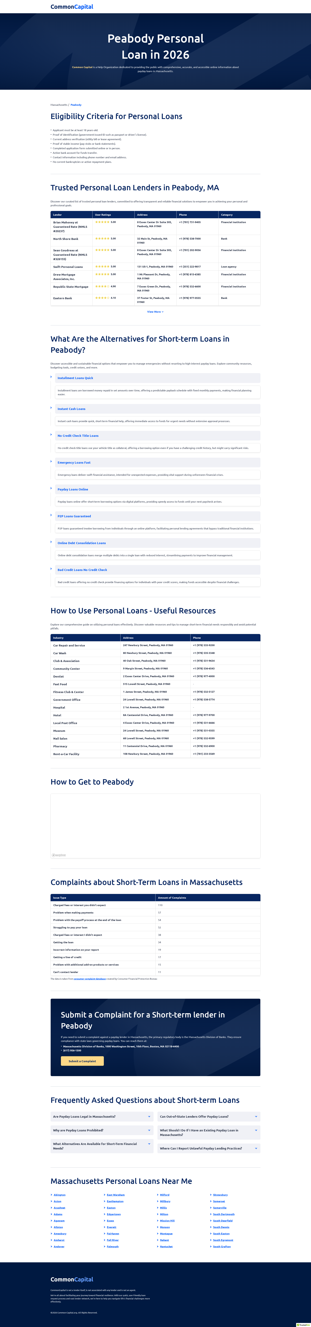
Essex (110, 1220)
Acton (57, 1201)
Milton (164, 1214)
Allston (58, 1227)
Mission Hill (167, 1220)
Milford (164, 1194)
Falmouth (113, 1246)
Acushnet (59, 1207)
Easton (111, 1207)
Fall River (113, 1240)
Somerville (219, 1207)
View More (154, 311)
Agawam (59, 1220)
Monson (165, 1227)
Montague (166, 1233)
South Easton (221, 1233)
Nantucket (166, 1246)
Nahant (164, 1240)
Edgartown (114, 1214)
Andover (59, 1246)
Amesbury (60, 1233)
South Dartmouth (224, 1214)
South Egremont (223, 1240)
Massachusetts (59, 104)
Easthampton (115, 1201)
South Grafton (222, 1246)
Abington (59, 1194)
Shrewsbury (220, 1194)
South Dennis (221, 1227)
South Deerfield (223, 1220)
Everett (111, 1227)
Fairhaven (113, 1233)
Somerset (219, 1201)
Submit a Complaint (82, 1061)
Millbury (165, 1201)
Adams (58, 1214)
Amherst (59, 1240)
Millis (163, 1207)
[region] (156, 826)
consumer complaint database (90, 978)
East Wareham (116, 1194)
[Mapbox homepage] (59, 855)
